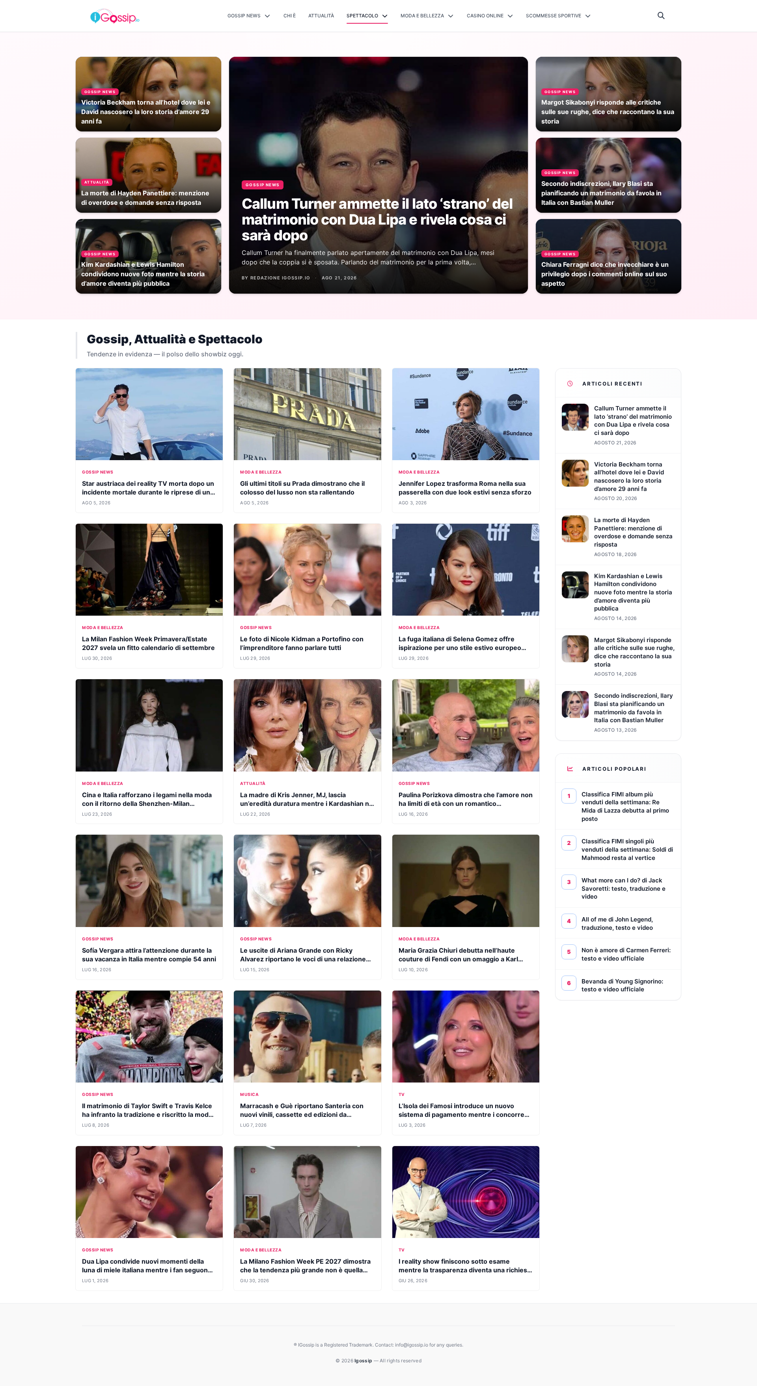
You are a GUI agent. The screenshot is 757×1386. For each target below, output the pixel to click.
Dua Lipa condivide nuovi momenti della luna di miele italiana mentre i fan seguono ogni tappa (147, 1270)
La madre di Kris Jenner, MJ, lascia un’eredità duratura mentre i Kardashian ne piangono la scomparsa (306, 803)
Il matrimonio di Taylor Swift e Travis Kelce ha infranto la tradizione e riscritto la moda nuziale (147, 1114)
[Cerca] (661, 16)
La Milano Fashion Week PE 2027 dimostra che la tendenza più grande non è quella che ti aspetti (305, 1270)
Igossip (363, 1361)
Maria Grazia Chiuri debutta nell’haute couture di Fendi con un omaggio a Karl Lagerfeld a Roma (458, 959)
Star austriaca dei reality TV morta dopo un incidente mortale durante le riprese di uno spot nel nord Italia (148, 492)
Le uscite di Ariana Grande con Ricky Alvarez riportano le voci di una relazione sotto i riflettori (303, 959)
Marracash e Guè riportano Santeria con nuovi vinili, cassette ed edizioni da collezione (302, 1114)
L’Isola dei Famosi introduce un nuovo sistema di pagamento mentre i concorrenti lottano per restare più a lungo (465, 1114)
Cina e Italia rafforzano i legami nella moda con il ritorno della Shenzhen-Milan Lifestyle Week (147, 803)
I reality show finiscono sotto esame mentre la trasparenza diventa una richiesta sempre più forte (466, 1270)
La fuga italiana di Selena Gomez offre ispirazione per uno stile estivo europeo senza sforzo (460, 647)
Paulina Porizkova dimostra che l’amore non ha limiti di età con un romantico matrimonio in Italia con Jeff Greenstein (466, 803)
